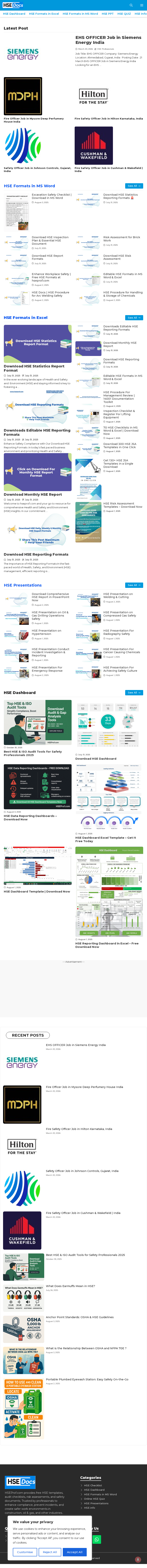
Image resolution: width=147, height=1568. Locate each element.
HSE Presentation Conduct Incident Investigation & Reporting (50, 652)
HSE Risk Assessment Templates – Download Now (122, 505)
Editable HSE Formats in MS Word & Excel (122, 275)
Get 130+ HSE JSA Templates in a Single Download (118, 464)
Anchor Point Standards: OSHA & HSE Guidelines (80, 1317)
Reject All (50, 1552)
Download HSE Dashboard (95, 758)
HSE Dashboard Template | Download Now (37, 891)
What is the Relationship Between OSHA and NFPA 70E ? (86, 1348)
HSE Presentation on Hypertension (46, 632)
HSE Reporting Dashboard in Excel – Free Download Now (107, 945)
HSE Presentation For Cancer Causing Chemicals (121, 650)
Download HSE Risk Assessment (117, 257)
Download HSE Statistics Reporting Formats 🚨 (120, 196)
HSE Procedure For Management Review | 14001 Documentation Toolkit (119, 397)
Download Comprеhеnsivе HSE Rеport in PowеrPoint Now (50, 597)
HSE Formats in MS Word (80, 13)
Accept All (74, 1552)
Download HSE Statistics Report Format (34, 368)
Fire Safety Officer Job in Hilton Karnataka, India (109, 118)
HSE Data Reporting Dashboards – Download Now (30, 817)
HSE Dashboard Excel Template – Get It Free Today (105, 839)
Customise (25, 1552)
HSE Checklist (93, 1485)
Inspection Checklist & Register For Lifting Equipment (119, 414)
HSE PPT (108, 13)
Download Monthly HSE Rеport (33, 494)
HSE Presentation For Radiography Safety (118, 632)
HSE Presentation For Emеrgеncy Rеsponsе (47, 669)
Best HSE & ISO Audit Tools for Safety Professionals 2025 (33, 753)
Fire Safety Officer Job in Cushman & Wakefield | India (109, 169)
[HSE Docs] (12, 5)
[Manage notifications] (138, 1560)
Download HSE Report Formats (47, 257)
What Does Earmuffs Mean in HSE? (70, 1286)
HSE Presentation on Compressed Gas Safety (119, 614)
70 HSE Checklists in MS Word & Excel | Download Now (120, 431)
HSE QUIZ (124, 13)
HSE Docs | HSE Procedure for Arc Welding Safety (50, 294)
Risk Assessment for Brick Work (121, 239)
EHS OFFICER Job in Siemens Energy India (108, 40)
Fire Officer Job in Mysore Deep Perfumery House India (34, 120)
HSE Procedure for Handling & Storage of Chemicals (123, 294)
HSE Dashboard (14, 13)
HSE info (89, 1507)
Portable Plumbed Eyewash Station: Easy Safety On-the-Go (87, 1379)
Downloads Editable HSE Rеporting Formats (37, 432)
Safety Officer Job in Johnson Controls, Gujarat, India (37, 169)
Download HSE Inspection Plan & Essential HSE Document (50, 240)
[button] (131, 5)
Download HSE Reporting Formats (36, 554)
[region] (50, 1538)
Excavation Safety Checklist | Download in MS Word (52, 196)
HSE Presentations (23, 585)
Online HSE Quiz (94, 1498)
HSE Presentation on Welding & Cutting (118, 595)
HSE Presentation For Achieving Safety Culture (120, 669)
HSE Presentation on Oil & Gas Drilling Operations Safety (50, 616)
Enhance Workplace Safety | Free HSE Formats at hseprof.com (51, 277)
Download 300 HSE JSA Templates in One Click (119, 445)
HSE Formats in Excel (44, 13)
